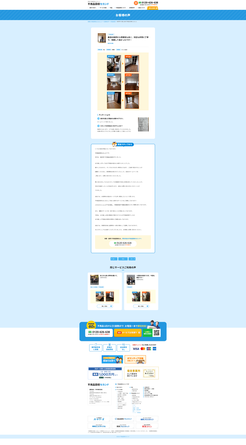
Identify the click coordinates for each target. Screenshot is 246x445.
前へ (114, 259)
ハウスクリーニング (101, 205)
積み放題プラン (121, 396)
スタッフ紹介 (147, 392)
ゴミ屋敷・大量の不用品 (123, 393)
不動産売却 (117, 205)
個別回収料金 (135, 389)
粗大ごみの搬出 (121, 399)
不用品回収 (113, 21)
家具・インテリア (136, 411)
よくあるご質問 (135, 400)
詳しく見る (104, 306)
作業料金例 (134, 390)
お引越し (110, 205)
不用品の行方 (135, 398)
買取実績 (134, 395)
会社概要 (146, 390)
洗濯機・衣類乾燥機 (137, 409)
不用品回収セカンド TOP (123, 384)
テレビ (134, 405)
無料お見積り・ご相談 (149, 388)
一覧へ (123, 259)
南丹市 (102, 157)
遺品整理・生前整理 (122, 395)
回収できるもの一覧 (136, 403)
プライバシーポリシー (149, 396)
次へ (132, 259)
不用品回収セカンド (101, 153)
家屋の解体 (125, 205)
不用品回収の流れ (136, 397)
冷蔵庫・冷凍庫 (136, 408)
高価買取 (120, 401)
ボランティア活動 (148, 393)
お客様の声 (132, 7)
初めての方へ (93, 7)
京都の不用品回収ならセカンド (95, 21)
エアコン (134, 406)
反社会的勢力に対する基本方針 (151, 395)
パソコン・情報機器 (137, 412)
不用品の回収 (109, 157)
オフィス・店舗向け (122, 404)
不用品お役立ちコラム (137, 401)
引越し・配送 (120, 398)
